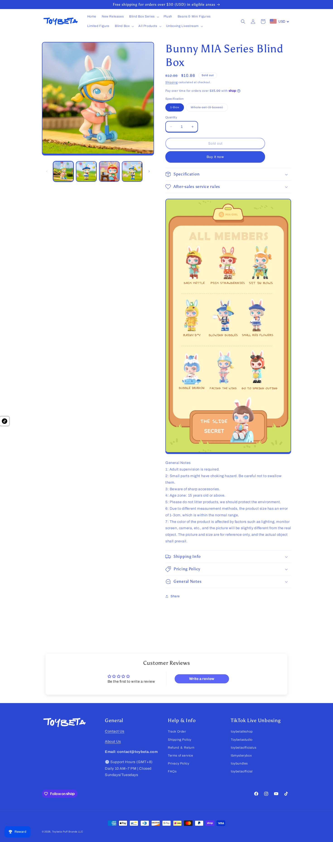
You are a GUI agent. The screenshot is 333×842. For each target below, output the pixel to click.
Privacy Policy (178, 763)
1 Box (177, 108)
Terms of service (180, 755)
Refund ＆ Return (181, 747)
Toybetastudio (242, 739)
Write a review (202, 679)
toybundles (239, 763)
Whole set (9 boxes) (209, 108)
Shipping (171, 82)
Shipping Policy (179, 739)
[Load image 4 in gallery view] (132, 171)
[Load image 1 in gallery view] (63, 171)
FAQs (172, 771)
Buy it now (215, 157)
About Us (113, 741)
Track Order (177, 731)
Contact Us (114, 731)
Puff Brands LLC (73, 831)
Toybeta (57, 831)
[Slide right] (149, 171)
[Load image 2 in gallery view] (86, 171)
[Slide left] (47, 171)
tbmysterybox (241, 755)
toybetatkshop (242, 731)
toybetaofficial (242, 771)
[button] (143, 16)
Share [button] (175, 596)
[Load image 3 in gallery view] (109, 171)
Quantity (171, 117)
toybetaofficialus (243, 747)
